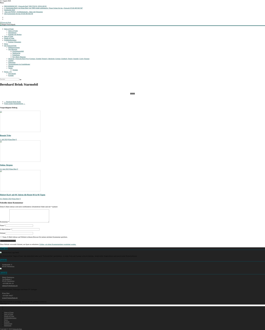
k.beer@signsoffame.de (10, 298)
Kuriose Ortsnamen (14, 42)
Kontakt (11, 75)
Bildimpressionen (14, 47)
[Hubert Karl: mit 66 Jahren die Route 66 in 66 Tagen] (20, 191)
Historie (10, 66)
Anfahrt (10, 60)
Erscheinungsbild (18, 51)
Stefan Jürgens (6, 165)
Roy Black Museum (19, 57)
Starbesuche (16, 53)
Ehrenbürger (12, 33)
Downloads (12, 73)
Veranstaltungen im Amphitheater (19, 64)
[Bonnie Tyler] (20, 131)
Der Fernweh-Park (10, 46)
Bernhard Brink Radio (12, 102)
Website (2, 233)
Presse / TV (8, 72)
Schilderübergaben (10, 40)
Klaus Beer (11, 139)
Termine (15, 70)
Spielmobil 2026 (9, 10)
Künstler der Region (15, 34)
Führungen (11, 62)
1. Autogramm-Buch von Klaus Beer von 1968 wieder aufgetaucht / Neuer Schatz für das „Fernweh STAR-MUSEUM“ (43, 8)
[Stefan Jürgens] (20, 161)
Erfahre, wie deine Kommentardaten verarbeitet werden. (57, 244)
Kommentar (4, 222)
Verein (10, 68)
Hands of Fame (9, 38)
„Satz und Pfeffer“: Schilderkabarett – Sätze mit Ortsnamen (23, 12)
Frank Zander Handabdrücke (14, 103)
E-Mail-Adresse (6, 229)
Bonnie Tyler (5, 135)
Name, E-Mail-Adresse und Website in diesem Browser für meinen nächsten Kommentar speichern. (34, 237)
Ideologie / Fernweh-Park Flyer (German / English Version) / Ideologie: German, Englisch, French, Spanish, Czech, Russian (48, 59)
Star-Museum (12, 49)
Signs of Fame (9, 29)
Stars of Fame (8, 36)
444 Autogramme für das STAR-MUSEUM (18, 14)
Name (2, 225)
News (6, 44)
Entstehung (16, 55)
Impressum (7, 325)
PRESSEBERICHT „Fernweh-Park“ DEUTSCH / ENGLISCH (25, 6)
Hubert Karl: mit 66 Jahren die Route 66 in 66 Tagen (22, 195)
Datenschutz (8, 324)
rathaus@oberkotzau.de (10, 286)
